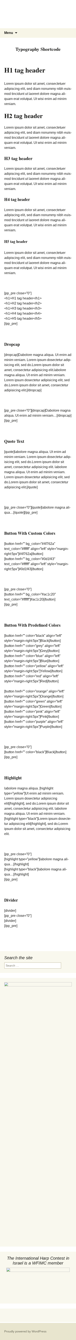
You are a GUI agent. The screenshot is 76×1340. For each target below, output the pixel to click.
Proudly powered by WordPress (25, 1331)
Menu (8, 33)
